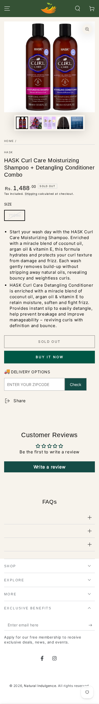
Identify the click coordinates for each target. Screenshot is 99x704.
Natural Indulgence (40, 686)
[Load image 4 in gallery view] (63, 123)
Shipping (31, 193)
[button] (77, 8)
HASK (8, 152)
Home (9, 141)
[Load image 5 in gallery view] (77, 123)
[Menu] (7, 8)
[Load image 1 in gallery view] (22, 123)
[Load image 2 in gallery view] (36, 123)
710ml (15, 215)
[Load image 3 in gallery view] (49, 123)
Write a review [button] (49, 467)
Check (75, 384)
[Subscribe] (92, 625)
